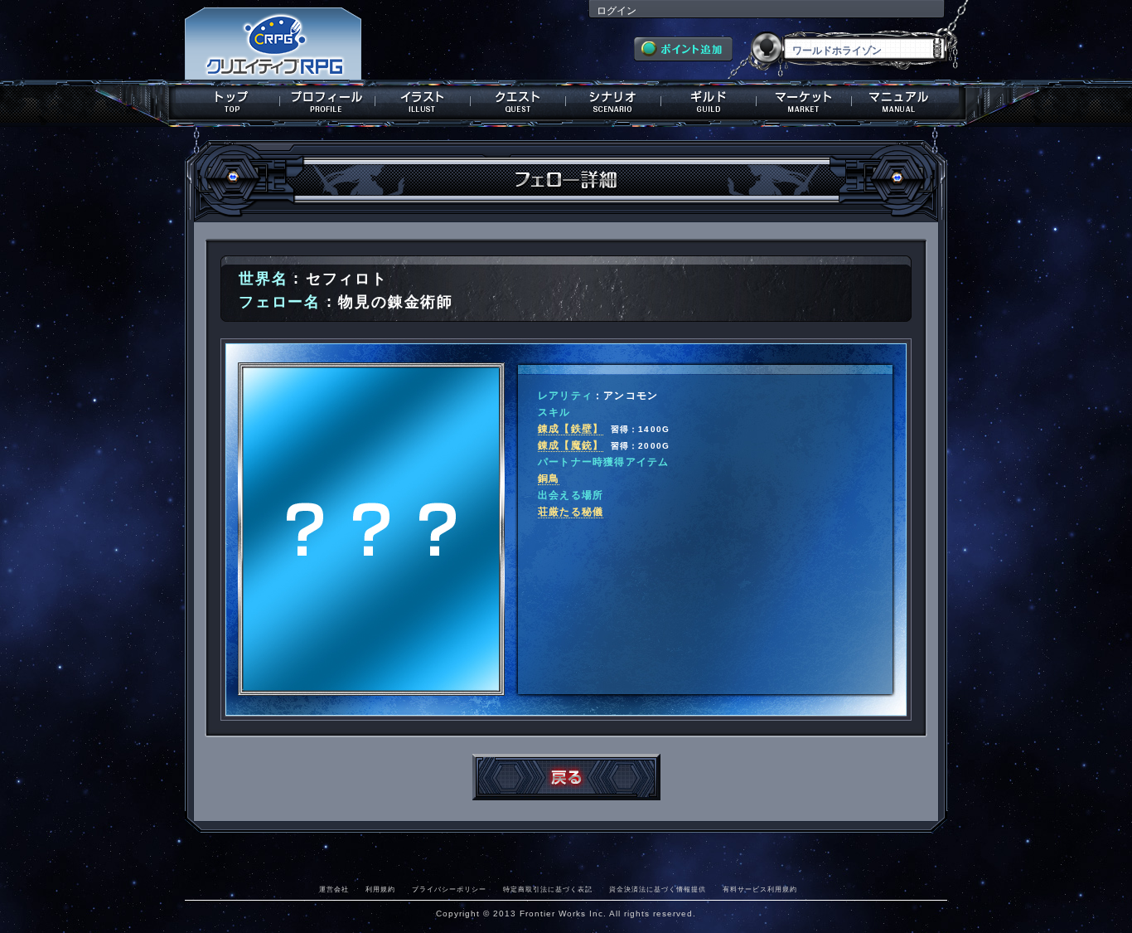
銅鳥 (548, 478)
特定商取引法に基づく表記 (548, 889)
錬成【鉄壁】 (570, 429)
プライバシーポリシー (449, 889)
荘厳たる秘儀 (570, 512)
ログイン (616, 11)
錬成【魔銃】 (570, 445)
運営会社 (334, 889)
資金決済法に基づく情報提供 (657, 889)
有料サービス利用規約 (760, 889)
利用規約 (380, 889)
